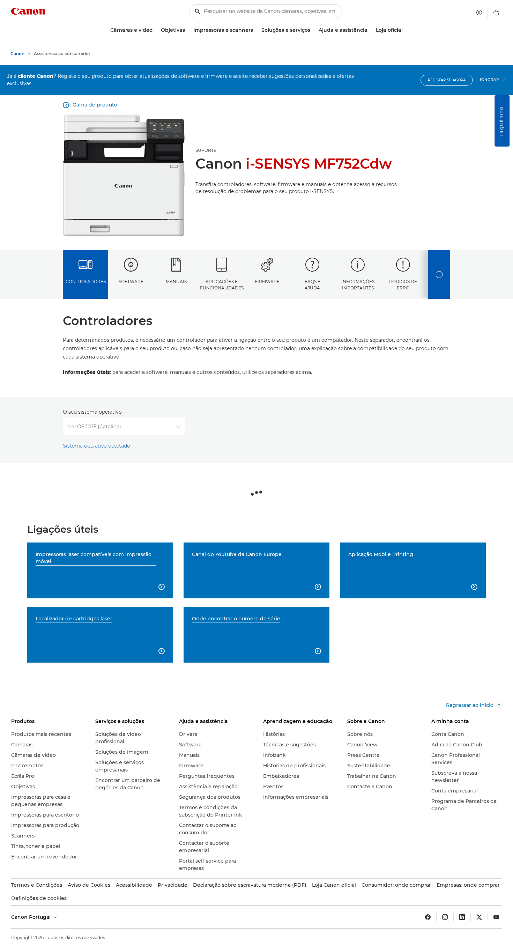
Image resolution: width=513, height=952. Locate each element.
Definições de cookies (39, 898)
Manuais (176, 281)
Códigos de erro (403, 284)
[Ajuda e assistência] (370, 30)
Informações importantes (357, 284)
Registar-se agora (447, 80)
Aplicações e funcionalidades (222, 284)
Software (131, 281)
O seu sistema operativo (92, 412)
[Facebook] (428, 917)
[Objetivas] (188, 30)
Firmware (267, 281)
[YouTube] (496, 917)
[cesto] (496, 12)
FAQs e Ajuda (312, 284)
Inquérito (501, 121)
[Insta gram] (445, 917)
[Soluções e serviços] (313, 30)
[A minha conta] (479, 12)
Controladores (86, 281)
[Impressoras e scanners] (256, 30)
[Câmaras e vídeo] (155, 30)
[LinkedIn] (462, 917)
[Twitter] (479, 917)
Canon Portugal (31, 917)
